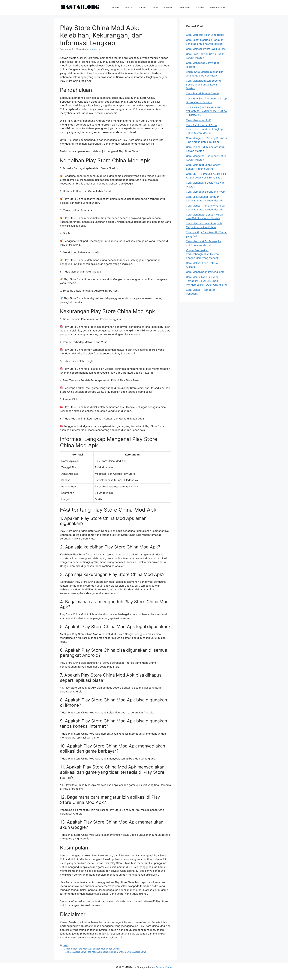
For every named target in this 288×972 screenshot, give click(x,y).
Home (115, 7)
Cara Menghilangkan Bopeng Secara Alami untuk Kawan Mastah (203, 84)
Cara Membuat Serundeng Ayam (205, 191)
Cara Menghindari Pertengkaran (205, 271)
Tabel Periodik (217, 7)
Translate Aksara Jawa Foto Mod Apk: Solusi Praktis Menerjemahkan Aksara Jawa (104, 952)
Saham (142, 7)
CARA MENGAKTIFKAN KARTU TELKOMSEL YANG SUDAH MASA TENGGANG (206, 111)
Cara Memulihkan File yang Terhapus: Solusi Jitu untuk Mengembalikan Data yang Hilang (206, 281)
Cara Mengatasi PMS (198, 120)
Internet (168, 7)
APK (65, 945)
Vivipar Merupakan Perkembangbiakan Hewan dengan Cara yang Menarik (202, 254)
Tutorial (200, 7)
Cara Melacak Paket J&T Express (206, 48)
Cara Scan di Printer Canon (202, 93)
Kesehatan (184, 7)
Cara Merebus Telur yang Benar (205, 34)
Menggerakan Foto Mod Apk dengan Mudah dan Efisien (91, 948)
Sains (155, 7)
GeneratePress (164, 967)
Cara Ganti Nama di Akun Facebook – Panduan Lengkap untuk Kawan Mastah (204, 129)
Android (129, 7)
